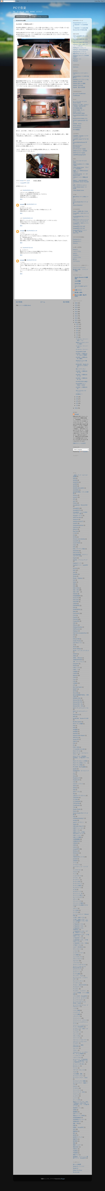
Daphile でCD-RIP (77, 81)
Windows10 (76, 853)
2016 (76, 311)
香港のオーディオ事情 (78, 1115)
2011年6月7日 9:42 (31, 260)
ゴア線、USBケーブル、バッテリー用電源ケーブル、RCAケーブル (80, 921)
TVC (74, 807)
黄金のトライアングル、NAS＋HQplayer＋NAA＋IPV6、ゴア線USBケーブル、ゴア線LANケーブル (81, 1103)
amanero (75, 497)
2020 (76, 303)
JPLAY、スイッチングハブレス (81, 650)
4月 (77, 399)
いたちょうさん (77, 257)
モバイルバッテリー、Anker (80, 1077)
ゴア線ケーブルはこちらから (39, 16)
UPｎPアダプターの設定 (79, 148)
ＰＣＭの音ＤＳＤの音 (78, 749)
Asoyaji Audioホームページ (80, 22)
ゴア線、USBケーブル (78, 917)
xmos (74, 855)
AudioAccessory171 (78, 521)
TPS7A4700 (76, 803)
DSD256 (75, 593)
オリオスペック (77, 891)
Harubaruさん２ (77, 239)
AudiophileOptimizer (78, 525)
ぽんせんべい (76, 1066)
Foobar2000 (76, 621)
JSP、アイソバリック (78, 661)
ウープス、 (76, 877)
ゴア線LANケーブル (78, 924)
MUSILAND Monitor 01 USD (80, 718)
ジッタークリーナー (78, 952)
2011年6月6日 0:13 (31, 204)
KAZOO (75, 665)
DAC (74, 546)
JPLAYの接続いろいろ (78, 110)
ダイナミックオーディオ (79, 964)
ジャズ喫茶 (76, 954)
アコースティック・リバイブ (80, 866)
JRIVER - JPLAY (77, 123)
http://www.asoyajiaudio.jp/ (80, 633)
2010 (76, 408)
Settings (75, 787)
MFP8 (74, 691)
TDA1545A (76, 797)
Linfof (74, 677)
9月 (77, 330)
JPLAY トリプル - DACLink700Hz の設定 (79, 112)
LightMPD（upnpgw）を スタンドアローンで (80, 136)
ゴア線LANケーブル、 (78, 926)
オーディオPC (76, 881)
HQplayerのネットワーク (79, 51)
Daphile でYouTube (78, 85)
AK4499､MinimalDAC (78, 488)
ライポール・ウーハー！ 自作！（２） (83, 339)
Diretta (74, 576)
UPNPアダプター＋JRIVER (80, 150)
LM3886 (75, 683)
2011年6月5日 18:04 (28, 190)
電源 (74, 1143)
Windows (75, 851)
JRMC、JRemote (77, 657)
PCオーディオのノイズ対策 (80, 761)
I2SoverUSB (76, 638)
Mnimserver (76, 714)
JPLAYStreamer (77, 127)
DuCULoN (75, 597)
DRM (74, 584)
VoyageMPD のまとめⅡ (79, 226)
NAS (74, 727)
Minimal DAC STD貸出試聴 (80, 30)
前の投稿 (66, 302)
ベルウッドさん (77, 251)
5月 (77, 396)
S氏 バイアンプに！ (81, 369)
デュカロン (76, 988)
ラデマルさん (76, 261)
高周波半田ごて (77, 1121)
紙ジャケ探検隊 (77, 1164)
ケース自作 (76, 910)
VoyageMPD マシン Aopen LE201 (81, 384)
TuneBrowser (76, 95)
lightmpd (75, 675)
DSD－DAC (76, 590)
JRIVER (75, 654)
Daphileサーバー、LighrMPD (80, 565)
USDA (74, 845)
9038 (74, 478)
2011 (76, 322)
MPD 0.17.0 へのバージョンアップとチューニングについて (81, 220)
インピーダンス (77, 875)
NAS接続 (75, 729)
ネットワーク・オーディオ (80, 998)
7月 (77, 335)
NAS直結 (75, 731)
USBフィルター (77, 835)
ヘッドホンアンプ (77, 1055)
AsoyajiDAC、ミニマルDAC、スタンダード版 (80, 513)
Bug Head (75, 531)
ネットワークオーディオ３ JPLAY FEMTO (80, 102)
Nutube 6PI (76, 739)
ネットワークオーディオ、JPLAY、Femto (80, 1002)
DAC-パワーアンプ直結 (79, 548)
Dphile (74, 582)
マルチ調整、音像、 (78, 1073)
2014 (76, 316)
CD (74, 535)
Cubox (74, 544)
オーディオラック (77, 883)
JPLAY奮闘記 (76, 129)
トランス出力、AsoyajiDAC (80, 996)
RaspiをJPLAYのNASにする (80, 118)
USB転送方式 (76, 841)
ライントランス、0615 (79, 1092)
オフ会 (74, 889)
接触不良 (75, 1139)
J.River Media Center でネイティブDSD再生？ (81, 168)
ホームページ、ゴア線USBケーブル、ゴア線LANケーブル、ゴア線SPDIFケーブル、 (81, 1061)
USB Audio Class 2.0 (78, 826)
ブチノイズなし (77, 1036)
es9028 (75, 603)
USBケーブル (76, 830)
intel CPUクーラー (77, 642)
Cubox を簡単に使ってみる (80, 211)
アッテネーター (77, 870)
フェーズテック (77, 1032)
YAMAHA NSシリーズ (78, 856)
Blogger (63, 1178)
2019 (76, 305)
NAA (74, 725)
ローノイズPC (76, 1100)
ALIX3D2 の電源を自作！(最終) (81, 358)
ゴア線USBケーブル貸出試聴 (80, 28)
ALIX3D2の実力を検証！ (82, 381)
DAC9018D (76, 550)
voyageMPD (23, 182)
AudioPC (75, 523)
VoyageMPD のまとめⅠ (79, 228)
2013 (76, 318)
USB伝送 (75, 843)
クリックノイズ (77, 901)
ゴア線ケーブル (77, 945)
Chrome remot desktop (79, 539)
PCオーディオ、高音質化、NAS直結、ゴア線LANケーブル (81, 757)
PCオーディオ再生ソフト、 (80, 763)
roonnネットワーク (78, 783)
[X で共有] (37, 180)
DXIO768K (76, 601)
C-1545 (75, 533)
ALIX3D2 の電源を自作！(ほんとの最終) (81, 354)
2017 (76, 309)
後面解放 (75, 1111)
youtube (75, 858)
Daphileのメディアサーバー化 (80, 79)
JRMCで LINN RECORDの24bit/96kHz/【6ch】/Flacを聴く (81, 182)
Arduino (75, 503)
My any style (76, 1172)
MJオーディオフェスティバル (80, 708)
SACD (74, 785)
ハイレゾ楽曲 (76, 1010)
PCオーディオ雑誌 (78, 765)
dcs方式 (75, 568)
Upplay (75, 824)
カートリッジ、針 (77, 893)
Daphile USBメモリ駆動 (79, 83)
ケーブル (75, 912)
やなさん (75, 1086)
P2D (74, 743)
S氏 (74, 793)
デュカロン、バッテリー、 (80, 990)
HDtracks (75, 625)
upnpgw (75, 820)
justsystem (76, 663)
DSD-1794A (76, 588)
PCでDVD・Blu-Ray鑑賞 (79, 766)
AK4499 (75, 486)
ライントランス (77, 1090)
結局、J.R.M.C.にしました (80, 185)
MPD (74, 716)
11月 (77, 326)
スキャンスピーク (77, 958)
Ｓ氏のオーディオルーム (79, 795)
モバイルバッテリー (78, 1075)
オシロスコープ (77, 887)
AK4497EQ (76, 482)
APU (74, 499)
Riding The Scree (77, 1170)
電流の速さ (76, 1147)
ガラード (75, 899)
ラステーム (76, 1094)
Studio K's (75, 1168)
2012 (76, 320)
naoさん (75, 253)
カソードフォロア (77, 897)
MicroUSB (75, 693)
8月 (77, 332)
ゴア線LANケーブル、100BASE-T (78, 928)
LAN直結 (75, 671)
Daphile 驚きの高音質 (79, 87)
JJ (73, 644)
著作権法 (75, 1141)
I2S (74, 637)
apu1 (74, 501)
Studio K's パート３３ (78, 1166)
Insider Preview (77, 640)
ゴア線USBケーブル (78, 938)
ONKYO (75, 741)
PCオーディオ (76, 751)
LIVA (74, 681)
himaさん (75, 249)
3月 (77, 401)
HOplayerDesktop (77, 627)
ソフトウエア (76, 962)
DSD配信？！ (79, 394)
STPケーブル (76, 791)
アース (74, 862)
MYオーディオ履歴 (78, 723)
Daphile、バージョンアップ (80, 560)
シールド (75, 951)
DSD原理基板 (76, 595)
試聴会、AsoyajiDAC (78, 1127)
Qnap (74, 776)
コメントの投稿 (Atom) (25, 305)
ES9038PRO (76, 605)
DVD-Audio (76, 599)
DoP (74, 580)
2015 (76, 313)
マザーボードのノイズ (78, 1070)
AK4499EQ (76, 490)
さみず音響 (77, 281)
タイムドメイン (77, 969)
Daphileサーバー (77, 563)
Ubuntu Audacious (77, 205)
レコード (75, 1098)
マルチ (74, 1071)
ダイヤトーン (76, 971)
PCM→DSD (76, 747)
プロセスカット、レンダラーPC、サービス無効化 (80, 1053)
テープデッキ (76, 983)
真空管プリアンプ (77, 1137)
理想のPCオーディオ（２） (80, 53)
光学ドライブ (76, 1113)
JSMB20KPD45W (77, 659)
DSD (74, 586)
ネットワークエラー (78, 1000)
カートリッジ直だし (78, 895)
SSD (74, 789)
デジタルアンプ (77, 986)
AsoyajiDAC (76, 508)
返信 (21, 199)
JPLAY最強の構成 (77, 108)
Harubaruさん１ (77, 241)
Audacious (75, 519)
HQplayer (75, 60)
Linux (74, 679)
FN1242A (75, 619)
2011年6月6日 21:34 (31, 230)
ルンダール (76, 1096)
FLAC (74, 615)
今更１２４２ (78, 290)
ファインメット (77, 1018)
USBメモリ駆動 (77, 837)
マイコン (75, 1068)
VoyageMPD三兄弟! (81, 351)
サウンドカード (77, 949)
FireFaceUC (76, 613)
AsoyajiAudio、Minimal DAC (80, 505)
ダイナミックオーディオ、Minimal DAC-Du (80, 967)
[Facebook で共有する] (39, 180)
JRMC (74, 655)
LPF (74, 685)
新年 (74, 1133)
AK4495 (75, 480)
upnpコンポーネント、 (79, 822)
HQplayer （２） (77, 59)
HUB (74, 635)
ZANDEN (75, 860)
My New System (77, 721)
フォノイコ (76, 1034)
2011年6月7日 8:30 (28, 247)
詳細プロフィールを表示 (79, 443)
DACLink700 (76, 552)
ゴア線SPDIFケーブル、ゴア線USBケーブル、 (81, 935)
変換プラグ (76, 1154)
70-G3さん (76, 255)
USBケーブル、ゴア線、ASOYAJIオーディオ (79, 832)
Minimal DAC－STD (78, 706)
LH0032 (75, 673)
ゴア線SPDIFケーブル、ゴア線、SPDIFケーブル (80, 932)
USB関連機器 (76, 839)
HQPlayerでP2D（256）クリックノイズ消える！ (80, 45)
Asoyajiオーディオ (77, 515)
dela (74, 572)
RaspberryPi (76, 779)
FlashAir (75, 617)
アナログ (75, 871)
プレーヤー (76, 1048)
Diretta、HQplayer (78, 578)
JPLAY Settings (77, 125)
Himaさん (75, 243)
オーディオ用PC (77, 885)
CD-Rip (75, 537)
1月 (77, 405)
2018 (76, 307)
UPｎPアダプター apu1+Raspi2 (77, 146)
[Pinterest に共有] (40, 180)
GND (74, 623)
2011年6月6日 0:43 (28, 218)
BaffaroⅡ (75, 529)
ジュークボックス (77, 956)
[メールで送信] (34, 180)
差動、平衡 (76, 1123)
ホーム (42, 302)
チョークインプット (78, 981)
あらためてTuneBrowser (79, 93)
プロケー (75, 1050)
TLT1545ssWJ (76, 801)
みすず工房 (77, 283)
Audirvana (75, 67)
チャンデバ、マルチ (78, 975)
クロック (75, 908)
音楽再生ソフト (77, 1107)
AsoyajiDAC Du (77, 510)
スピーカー (76, 960)
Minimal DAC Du (77, 700)
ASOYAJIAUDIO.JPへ (22, 16)
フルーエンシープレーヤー (80, 1039)
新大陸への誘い (79, 292)
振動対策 (75, 1131)
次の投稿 (19, 302)
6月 (77, 337)
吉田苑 (74, 1109)
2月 (77, 403)
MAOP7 (75, 689)
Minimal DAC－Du (77, 704)
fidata (74, 611)
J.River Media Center (78, 190)
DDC (74, 570)
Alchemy (75, 495)
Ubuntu (75, 811)
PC (74, 745)
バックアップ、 (77, 1012)
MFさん (75, 259)
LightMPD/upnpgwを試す (79, 154)
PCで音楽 (19, 7)
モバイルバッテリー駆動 (79, 1081)
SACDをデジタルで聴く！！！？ (81, 361)
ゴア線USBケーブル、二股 (80, 943)
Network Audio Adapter (79, 735)
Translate (85, 451)
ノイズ (74, 1008)
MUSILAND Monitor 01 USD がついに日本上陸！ (82, 365)
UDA (74, 816)
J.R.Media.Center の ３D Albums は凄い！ (80, 174)
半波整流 (75, 1150)
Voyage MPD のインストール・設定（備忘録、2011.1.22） (80, 232)
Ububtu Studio (76, 809)
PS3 (74, 774)
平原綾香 (75, 1152)
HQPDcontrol (76, 629)
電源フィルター (77, 1145)
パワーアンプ (76, 1016)
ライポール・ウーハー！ (82, 349)
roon (74, 200)
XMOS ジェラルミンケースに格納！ (82, 343)
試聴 (74, 1125)
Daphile (75, 558)
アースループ (76, 864)
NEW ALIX (75, 737)
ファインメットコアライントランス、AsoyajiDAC (80, 1026)
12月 (77, 324)
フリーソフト (76, 1037)
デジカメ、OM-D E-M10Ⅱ (79, 985)
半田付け (75, 1148)
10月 (77, 328)
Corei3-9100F (76, 543)
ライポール (76, 1088)
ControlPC (75, 541)
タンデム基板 (76, 973)
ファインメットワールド (79, 267)
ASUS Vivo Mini (77, 517)
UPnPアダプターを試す (79, 152)
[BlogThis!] (36, 180)
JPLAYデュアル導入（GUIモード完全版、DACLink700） (81, 105)
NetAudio (75, 733)
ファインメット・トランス (80, 1020)
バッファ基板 (76, 1014)
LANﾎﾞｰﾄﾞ (75, 669)
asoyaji (22, 204)
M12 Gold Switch (77, 687)
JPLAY (74, 646)
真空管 (74, 1135)
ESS (74, 607)
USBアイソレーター (78, 828)
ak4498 (75, 484)
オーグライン (76, 879)
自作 (28, 182)
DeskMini (75, 574)
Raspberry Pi (76, 778)
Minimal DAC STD (77, 702)
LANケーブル (76, 667)
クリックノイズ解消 (78, 903)
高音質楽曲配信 (77, 1117)
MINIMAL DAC (76, 698)
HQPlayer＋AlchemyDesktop (80, 49)
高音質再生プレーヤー (78, 1119)
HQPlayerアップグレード (79, 47)
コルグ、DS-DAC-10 (78, 947)
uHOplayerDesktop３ (78, 818)
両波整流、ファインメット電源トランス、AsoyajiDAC (80, 1157)
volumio (75, 847)
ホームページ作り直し (78, 1064)
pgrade (75, 768)
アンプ (74, 873)
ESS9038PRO (76, 609)
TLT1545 (75, 799)
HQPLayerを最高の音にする (80, 42)
